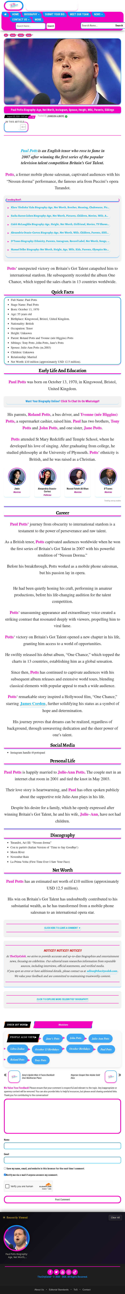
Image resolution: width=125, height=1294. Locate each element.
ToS (75, 1289)
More (38, 19)
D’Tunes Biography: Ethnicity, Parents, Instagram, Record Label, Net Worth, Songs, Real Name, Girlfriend (60, 241)
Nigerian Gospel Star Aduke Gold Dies (85, 1076)
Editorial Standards (59, 1289)
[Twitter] (56, 1272)
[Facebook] (50, 1272)
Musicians (29, 35)
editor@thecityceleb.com (102, 971)
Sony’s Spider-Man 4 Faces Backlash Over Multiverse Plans (38, 1076)
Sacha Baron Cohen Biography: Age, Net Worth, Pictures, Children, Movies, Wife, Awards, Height (60, 216)
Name (6, 1139)
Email (6, 1154)
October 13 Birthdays (47, 1049)
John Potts (76, 1038)
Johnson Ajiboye (56, 116)
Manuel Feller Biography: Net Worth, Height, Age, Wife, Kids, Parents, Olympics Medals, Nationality (60, 249)
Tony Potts (40, 1060)
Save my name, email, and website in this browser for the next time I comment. (46, 1168)
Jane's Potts (53, 1038)
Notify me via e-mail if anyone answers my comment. (32, 1175)
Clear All (115, 1217)
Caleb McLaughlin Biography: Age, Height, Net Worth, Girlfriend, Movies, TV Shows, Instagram (60, 224)
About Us (39, 1289)
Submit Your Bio (54, 14)
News (97, 14)
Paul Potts (29, 150)
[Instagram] (69, 1272)
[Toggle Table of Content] (21, 127)
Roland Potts (17, 1059)
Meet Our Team (79, 14)
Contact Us (20, 19)
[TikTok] (75, 1272)
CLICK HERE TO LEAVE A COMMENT (61, 928)
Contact (86, 1289)
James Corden (32, 703)
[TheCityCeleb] (5, 14)
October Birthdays (79, 1049)
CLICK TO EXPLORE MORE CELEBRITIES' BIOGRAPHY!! (62, 999)
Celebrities (21, 35)
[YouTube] (62, 1272)
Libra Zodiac (17, 1049)
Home (15, 14)
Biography (31, 14)
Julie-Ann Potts (100, 1038)
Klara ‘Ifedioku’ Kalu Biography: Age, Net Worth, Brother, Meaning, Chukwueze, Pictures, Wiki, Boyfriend (60, 207)
